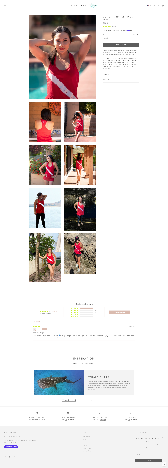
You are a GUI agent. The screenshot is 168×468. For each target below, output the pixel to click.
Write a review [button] (120, 312)
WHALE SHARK (98, 377)
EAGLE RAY (102, 400)
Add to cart (121, 45)
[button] (107, 27)
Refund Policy (87, 448)
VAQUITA (91, 400)
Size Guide (86, 436)
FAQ (66, 420)
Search (85, 445)
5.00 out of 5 (53, 311)
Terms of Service (88, 451)
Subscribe (149, 460)
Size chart (136, 34)
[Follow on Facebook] (5, 457)
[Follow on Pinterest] (14, 457)
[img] (36, 326)
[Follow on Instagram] (9, 457)
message (103, 420)
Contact (85, 442)
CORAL (81, 400)
